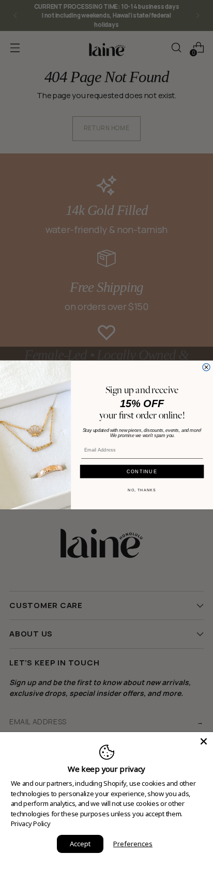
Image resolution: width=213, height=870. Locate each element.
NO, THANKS (142, 490)
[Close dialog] (206, 367)
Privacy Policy (31, 823)
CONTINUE (142, 471)
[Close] (204, 741)
